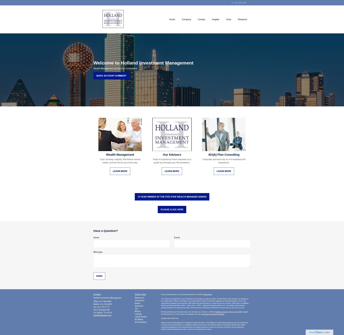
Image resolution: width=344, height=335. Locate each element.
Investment (139, 300)
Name (96, 237)
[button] (186, 19)
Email (177, 237)
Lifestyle (138, 314)
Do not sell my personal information (212, 314)
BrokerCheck (207, 294)
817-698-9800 (240, 2)
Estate (137, 303)
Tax (136, 308)
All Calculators (141, 322)
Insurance (139, 305)
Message (98, 251)
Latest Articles (141, 316)
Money (138, 311)
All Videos (139, 319)
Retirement (139, 297)
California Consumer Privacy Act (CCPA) (228, 312)
